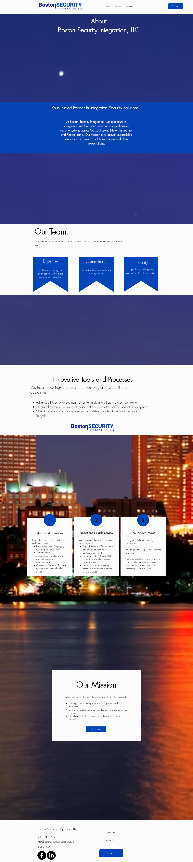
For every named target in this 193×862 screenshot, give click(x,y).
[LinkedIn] (51, 855)
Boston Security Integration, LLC (57, 829)
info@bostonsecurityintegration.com (55, 841)
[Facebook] (41, 855)
